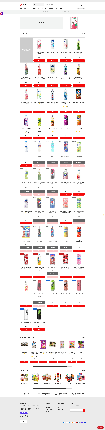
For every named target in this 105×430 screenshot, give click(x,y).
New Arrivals (44, 8)
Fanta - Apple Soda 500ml (26, 182)
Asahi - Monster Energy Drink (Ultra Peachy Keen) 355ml (65, 294)
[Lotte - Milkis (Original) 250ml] (52, 44)
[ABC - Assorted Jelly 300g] (81, 344)
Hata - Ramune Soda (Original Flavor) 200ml (52, 103)
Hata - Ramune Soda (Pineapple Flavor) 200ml (79, 78)
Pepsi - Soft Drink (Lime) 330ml (39, 212)
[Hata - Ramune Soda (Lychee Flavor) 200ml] (26, 94)
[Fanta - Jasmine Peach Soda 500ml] (52, 146)
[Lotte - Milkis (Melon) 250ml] (39, 94)
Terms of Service (49, 409)
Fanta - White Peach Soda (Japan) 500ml (79, 268)
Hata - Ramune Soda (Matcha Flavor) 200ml (39, 183)
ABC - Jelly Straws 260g (72, 351)
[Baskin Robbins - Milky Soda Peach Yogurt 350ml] (65, 203)
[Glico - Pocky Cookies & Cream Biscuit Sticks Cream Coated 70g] (34, 344)
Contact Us (59, 405)
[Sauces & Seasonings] (69, 377)
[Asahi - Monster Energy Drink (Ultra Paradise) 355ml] (52, 285)
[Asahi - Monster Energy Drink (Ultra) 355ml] (26, 314)
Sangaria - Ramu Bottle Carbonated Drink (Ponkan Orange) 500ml (39, 269)
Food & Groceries (27, 8)
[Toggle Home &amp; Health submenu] (40, 8)
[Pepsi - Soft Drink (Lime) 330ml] (39, 203)
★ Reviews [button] (103, 216)
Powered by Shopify (27, 425)
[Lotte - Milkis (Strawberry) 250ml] (39, 44)
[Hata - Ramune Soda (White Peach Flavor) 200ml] (78, 174)
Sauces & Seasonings (69, 384)
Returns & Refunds (60, 409)
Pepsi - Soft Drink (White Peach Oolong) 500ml (52, 241)
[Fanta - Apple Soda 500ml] (26, 174)
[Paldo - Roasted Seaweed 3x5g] (24, 344)
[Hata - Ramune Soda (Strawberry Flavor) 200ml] (39, 69)
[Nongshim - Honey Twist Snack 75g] (43, 344)
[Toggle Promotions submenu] (53, 8)
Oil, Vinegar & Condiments (58, 384)
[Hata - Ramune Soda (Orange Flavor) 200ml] (52, 120)
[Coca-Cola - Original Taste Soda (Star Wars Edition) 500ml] (39, 285)
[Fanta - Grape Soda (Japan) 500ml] (65, 120)
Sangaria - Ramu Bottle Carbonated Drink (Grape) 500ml (26, 130)
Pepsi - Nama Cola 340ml (52, 267)
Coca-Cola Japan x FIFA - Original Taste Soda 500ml (26, 268)
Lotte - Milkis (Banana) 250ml (52, 77)
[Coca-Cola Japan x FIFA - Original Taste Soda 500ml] (26, 259)
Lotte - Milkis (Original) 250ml (52, 52)
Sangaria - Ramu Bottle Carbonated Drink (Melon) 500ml (39, 130)
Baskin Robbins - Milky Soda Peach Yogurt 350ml (65, 212)
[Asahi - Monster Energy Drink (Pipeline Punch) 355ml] (78, 285)
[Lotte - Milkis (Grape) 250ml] (26, 203)
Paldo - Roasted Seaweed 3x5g (24, 351)
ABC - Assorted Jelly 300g (81, 351)
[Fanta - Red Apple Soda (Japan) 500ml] (78, 231)
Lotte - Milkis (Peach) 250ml (65, 52)
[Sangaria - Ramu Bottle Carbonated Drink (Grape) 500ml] (26, 120)
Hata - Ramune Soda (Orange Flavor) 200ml (52, 129)
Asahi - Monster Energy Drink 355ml (39, 323)
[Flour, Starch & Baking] (47, 377)
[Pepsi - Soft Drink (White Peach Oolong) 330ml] (65, 146)
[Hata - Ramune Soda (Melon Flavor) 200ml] (78, 44)
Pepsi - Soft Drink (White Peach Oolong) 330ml (65, 155)
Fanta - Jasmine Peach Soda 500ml (52, 155)
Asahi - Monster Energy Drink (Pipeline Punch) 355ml (78, 294)
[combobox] (54, 4)
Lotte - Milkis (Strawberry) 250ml (39, 53)
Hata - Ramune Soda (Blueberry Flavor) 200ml (65, 78)
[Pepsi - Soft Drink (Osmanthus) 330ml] (52, 203)
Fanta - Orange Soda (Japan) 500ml (78, 129)
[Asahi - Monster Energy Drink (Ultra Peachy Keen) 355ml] (65, 285)
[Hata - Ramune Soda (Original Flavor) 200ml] (52, 94)
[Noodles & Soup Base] (24, 377)
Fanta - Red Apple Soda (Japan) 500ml (78, 241)
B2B (56, 8)
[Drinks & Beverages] (35, 377)
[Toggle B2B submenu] (58, 8)
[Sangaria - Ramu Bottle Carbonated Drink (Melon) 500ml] (39, 120)
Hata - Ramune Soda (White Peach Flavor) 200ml (78, 183)
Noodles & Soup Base (24, 384)
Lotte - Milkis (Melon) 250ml (39, 102)
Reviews (38, 0)
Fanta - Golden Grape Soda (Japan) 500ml (65, 241)
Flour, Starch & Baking (47, 384)
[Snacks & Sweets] (80, 377)
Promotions (51, 8)
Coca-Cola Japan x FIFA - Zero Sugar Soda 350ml (66, 268)
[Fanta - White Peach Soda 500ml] (39, 146)
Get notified (39, 162)
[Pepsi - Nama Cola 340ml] (52, 259)
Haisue (23, 425)
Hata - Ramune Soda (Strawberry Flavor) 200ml (39, 78)
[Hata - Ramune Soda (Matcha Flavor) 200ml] (39, 174)
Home (21, 8)
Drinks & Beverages (35, 384)
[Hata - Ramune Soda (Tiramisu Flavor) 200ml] (39, 231)
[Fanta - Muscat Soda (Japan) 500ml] (78, 203)
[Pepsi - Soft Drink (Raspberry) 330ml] (52, 174)
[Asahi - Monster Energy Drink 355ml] (39, 314)
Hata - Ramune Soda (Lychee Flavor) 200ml (26, 103)
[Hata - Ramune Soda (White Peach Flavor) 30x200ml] (26, 285)
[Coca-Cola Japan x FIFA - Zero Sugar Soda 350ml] (65, 259)
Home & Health (36, 8)
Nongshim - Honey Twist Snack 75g (43, 351)
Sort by (21, 33)
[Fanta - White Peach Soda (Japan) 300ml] (65, 174)
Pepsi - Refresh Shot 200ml (78, 102)
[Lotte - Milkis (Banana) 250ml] (52, 69)
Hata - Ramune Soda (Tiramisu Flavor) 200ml (39, 241)
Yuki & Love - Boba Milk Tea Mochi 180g (53, 351)
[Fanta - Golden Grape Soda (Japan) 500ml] (65, 231)
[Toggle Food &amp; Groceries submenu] (31, 8)
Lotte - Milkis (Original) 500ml (26, 154)
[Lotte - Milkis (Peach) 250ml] (65, 44)
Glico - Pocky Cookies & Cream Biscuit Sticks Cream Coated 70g (34, 352)
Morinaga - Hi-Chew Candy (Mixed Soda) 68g (26, 241)
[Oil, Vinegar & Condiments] (58, 377)
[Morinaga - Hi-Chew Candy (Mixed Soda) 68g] (26, 231)
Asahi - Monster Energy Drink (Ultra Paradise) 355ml (52, 294)
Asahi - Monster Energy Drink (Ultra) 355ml (26, 323)
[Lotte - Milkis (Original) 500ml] (26, 146)
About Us (48, 405)
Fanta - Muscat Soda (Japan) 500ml (78, 212)
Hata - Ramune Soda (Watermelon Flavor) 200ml (26, 78)
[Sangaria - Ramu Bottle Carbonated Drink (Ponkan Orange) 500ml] (39, 259)
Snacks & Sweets (80, 383)
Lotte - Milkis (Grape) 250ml (26, 211)
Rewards (61, 8)
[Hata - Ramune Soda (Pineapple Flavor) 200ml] (78, 69)
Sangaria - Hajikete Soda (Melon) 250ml (79, 155)
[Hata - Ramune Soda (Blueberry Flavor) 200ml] (65, 69)
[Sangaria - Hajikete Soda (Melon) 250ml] (78, 146)
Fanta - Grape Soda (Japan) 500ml (65, 129)
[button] (84, 5)
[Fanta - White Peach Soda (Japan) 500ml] (78, 259)
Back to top (52, 399)
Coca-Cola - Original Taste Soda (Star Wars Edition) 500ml (39, 295)
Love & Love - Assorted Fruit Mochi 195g (62, 352)
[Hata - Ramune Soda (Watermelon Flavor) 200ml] (26, 69)
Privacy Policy (48, 407)
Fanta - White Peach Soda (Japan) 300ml (66, 183)
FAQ (58, 407)
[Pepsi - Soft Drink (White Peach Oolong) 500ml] (52, 231)
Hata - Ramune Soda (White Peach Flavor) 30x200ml (26, 294)
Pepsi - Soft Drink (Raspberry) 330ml (52, 183)
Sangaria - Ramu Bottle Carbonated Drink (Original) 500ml (65, 104)
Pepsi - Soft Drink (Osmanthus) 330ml (52, 212)
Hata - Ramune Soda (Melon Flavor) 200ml (78, 53)
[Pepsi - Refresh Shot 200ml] (78, 94)
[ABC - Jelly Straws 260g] (72, 344)
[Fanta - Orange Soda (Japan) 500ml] (78, 120)
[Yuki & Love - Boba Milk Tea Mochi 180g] (53, 344)
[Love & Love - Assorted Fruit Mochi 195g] (62, 344)
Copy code (71, 11)
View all (83, 337)
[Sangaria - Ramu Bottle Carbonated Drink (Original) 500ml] (65, 94)
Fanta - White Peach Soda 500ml (39, 155)
